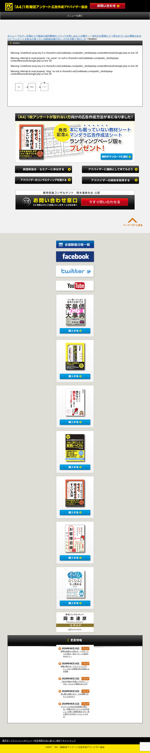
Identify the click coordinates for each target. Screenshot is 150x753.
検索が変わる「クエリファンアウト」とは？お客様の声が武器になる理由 (75, 668)
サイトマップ (69, 740)
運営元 (5, 740)
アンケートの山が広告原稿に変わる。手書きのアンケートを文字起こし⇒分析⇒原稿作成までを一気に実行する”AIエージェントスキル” (75, 712)
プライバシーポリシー (22, 740)
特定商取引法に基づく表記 (47, 740)
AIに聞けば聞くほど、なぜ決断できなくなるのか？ (75, 695)
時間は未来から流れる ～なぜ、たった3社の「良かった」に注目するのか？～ (75, 653)
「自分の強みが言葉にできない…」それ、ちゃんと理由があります (75, 682)
